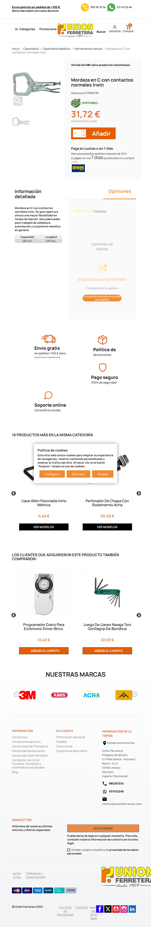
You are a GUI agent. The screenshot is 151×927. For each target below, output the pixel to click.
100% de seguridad (103, 382)
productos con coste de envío (47, 357)
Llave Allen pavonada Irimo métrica (43, 502)
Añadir (101, 133)
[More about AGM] (124, 694)
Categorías (27, 29)
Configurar (52, 474)
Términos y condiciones (35, 875)
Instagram (124, 907)
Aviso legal (17, 875)
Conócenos (19, 737)
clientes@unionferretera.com (122, 804)
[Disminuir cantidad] (84, 135)
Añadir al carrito (44, 651)
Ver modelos (44, 527)
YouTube (116, 907)
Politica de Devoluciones (28, 751)
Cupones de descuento (71, 751)
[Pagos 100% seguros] (102, 367)
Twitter (108, 907)
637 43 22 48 (124, 7)
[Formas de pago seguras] (44, 890)
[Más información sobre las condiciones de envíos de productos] (48, 339)
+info (74, 162)
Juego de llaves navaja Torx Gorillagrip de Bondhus (107, 626)
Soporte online (50, 405)
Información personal (70, 737)
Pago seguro (104, 377)
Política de (104, 349)
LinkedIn (132, 907)
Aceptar (102, 474)
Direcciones (64, 746)
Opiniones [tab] (119, 191)
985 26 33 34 (98, 7)
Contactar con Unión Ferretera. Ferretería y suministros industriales (28, 763)
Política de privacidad (65, 911)
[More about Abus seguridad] (59, 694)
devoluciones (102, 355)
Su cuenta (64, 731)
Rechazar (78, 474)
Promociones (48, 29)
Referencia (77, 93)
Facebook (99, 907)
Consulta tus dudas (47, 410)
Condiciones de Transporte (30, 746)
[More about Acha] (91, 694)
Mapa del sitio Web (94, 913)
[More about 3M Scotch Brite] (27, 694)
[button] (17, 694)
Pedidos (61, 742)
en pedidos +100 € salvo (50, 353)
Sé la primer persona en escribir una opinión (102, 298)
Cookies (82, 908)
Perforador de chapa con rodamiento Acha (107, 502)
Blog (15, 772)
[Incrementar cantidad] (84, 131)
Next (138, 493)
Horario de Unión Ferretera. (30, 755)
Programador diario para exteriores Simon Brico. (43, 626)
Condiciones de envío (26, 742)
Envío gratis (47, 348)
